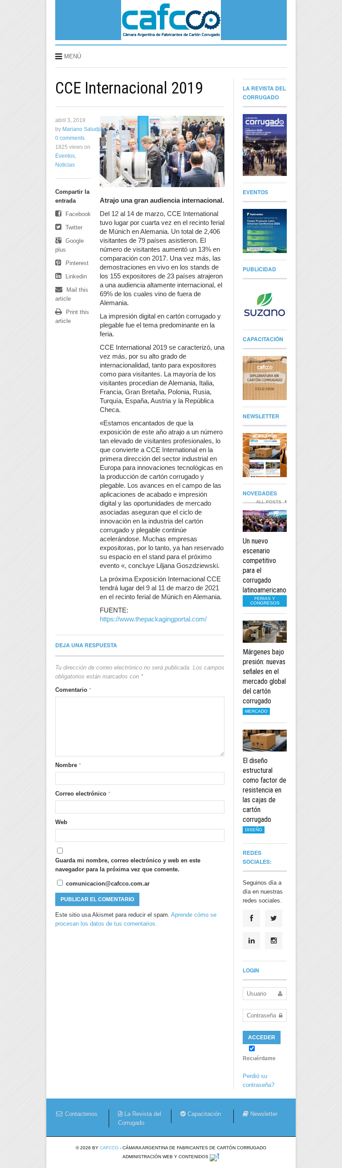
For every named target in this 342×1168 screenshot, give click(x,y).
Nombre (68, 765)
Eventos (65, 156)
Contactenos (80, 1114)
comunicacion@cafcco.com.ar (107, 883)
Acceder (261, 1037)
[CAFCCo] (171, 37)
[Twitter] (273, 918)
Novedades (260, 493)
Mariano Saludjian (84, 129)
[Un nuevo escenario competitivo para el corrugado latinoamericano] (265, 521)
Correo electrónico (82, 793)
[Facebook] (251, 918)
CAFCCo (109, 1147)
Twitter (73, 227)
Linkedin (75, 276)
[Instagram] (273, 940)
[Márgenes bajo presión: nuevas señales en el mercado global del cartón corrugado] (265, 632)
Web (61, 822)
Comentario (73, 689)
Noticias (65, 165)
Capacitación (203, 1114)
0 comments (70, 138)
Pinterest (76, 263)
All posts (269, 501)
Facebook (77, 214)
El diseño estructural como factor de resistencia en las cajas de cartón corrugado (264, 790)
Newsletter (262, 1114)
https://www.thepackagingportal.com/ (153, 619)
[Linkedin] (251, 940)
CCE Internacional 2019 (129, 88)
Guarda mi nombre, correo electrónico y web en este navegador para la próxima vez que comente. (127, 865)
